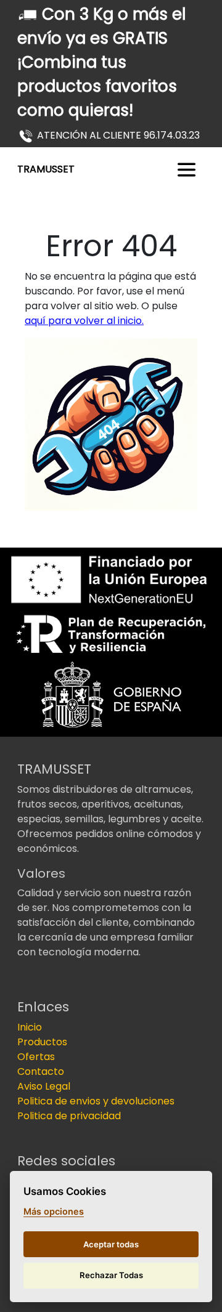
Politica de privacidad (69, 1116)
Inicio (29, 1027)
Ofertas (36, 1057)
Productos (42, 1042)
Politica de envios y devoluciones (96, 1101)
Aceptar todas (111, 1244)
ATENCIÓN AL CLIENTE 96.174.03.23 (118, 135)
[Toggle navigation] (186, 169)
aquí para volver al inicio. (84, 321)
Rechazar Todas (111, 1275)
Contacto (40, 1071)
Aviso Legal (43, 1086)
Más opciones (53, 1211)
